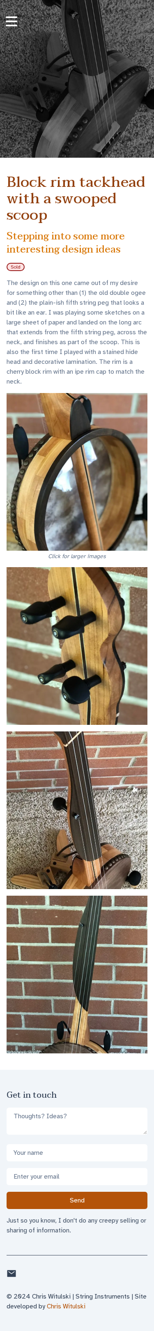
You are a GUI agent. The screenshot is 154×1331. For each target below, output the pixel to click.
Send (77, 1200)
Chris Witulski (66, 1306)
